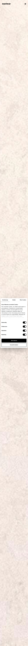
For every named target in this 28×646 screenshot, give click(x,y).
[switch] (25, 326)
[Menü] (25, 4)
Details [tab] (14, 299)
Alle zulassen (14, 340)
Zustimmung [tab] (5, 299)
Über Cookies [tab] (23, 299)
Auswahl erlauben (14, 344)
